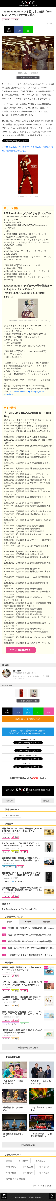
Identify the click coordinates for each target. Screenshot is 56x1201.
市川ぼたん (11, 1166)
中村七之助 (28, 1166)
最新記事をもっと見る (28, 1047)
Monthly (46, 921)
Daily (9, 921)
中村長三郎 (44, 1172)
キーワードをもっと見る (41, 1185)
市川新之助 (40, 1160)
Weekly (28, 921)
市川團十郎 (24, 1160)
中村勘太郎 (28, 1172)
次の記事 (46, 800)
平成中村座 (11, 1172)
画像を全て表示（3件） (29, 77)
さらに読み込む (28, 1144)
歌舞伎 (9, 1160)
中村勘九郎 (44, 1166)
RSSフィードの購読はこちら (29, 719)
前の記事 (9, 800)
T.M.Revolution (13, 815)
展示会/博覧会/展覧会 (15, 1178)
